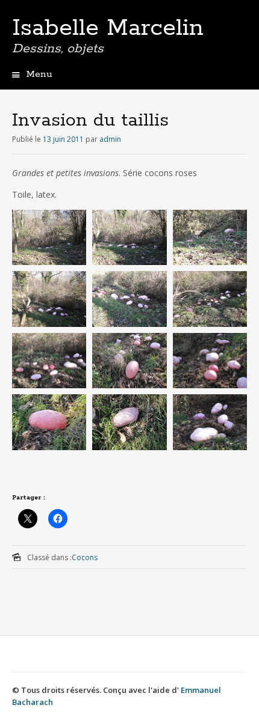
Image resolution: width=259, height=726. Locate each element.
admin (110, 139)
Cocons (85, 557)
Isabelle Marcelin (108, 28)
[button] (49, 240)
